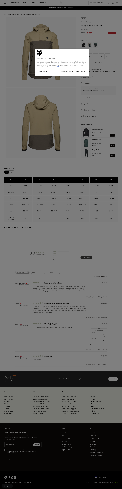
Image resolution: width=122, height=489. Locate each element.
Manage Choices (43, 71)
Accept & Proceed (80, 71)
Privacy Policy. (57, 66)
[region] (62, 62)
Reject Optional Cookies (67, 71)
